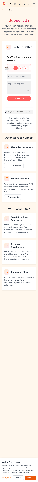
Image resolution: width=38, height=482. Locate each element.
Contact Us (14, 197)
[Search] (10, 3)
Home (4, 10)
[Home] (15, 3)
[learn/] (19, 3)
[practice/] (24, 3)
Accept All (30, 478)
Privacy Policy (7, 478)
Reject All (18, 478)
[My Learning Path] (29, 3)
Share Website (15, 166)
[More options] (34, 3)
